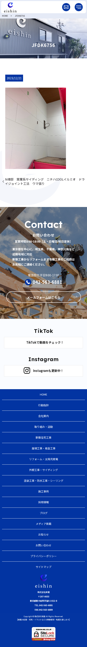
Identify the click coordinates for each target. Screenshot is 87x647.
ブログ (44, 513)
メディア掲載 (43, 524)
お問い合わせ (43, 545)
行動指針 (43, 405)
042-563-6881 (47, 282)
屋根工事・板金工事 (43, 448)
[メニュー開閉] (78, 7)
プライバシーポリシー (43, 556)
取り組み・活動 (43, 427)
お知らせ (43, 534)
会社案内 (43, 416)
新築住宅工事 (43, 437)
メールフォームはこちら (43, 297)
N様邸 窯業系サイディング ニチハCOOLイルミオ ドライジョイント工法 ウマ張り (45, 181)
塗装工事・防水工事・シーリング (43, 481)
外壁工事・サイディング (43, 470)
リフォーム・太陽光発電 (43, 459)
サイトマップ (43, 567)
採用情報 (43, 502)
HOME (5, 15)
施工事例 (43, 491)
